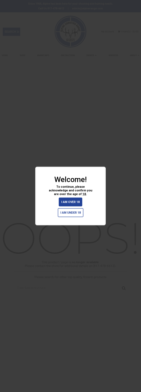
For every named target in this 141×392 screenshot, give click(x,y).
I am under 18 (70, 212)
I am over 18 (70, 202)
